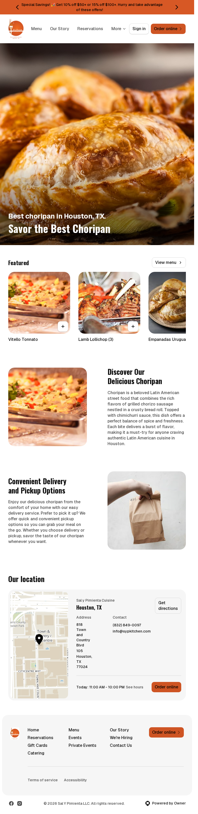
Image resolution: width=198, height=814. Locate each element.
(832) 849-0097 (127, 625)
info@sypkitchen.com (132, 631)
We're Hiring (121, 737)
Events (75, 737)
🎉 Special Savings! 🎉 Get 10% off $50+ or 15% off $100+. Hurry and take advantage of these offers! (89, 7)
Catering (36, 753)
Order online (166, 687)
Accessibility (75, 780)
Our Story (59, 28)
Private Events (82, 745)
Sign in (139, 28)
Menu (36, 28)
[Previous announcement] (17, 7)
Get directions (168, 605)
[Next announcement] (176, 7)
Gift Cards (37, 745)
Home (33, 730)
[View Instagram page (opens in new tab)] (19, 803)
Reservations (90, 28)
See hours (134, 687)
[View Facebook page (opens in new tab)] (11, 803)
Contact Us (121, 745)
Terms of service (43, 780)
